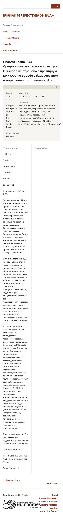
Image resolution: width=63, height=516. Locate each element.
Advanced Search (53, 6)
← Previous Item (11, 480)
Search (57, 6)
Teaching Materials (12, 38)
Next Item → (53, 483)
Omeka (25, 495)
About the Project (11, 50)
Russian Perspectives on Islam (29, 15)
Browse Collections (12, 31)
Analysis (7, 44)
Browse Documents (12, 25)
